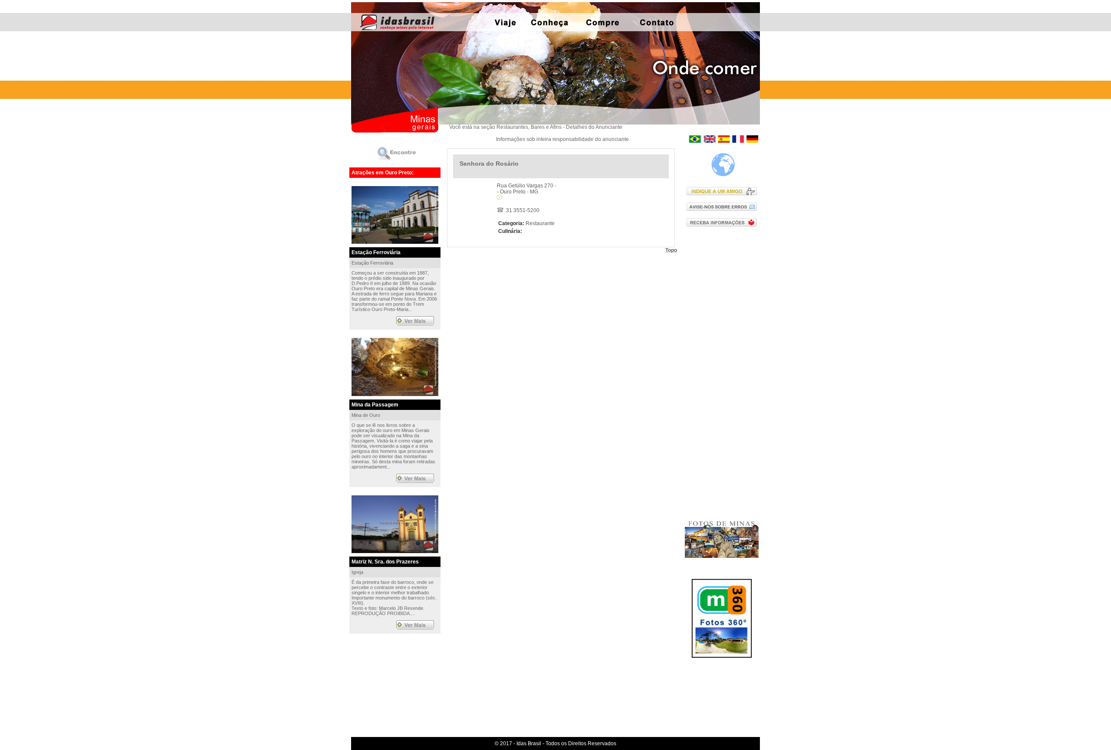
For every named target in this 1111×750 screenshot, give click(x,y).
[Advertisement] (724, 372)
